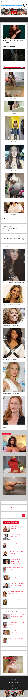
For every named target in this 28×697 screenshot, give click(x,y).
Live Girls (14, 508)
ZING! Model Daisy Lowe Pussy (15, 543)
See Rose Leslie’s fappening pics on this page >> (14, 68)
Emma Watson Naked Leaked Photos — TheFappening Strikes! (16, 561)
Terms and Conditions (14, 682)
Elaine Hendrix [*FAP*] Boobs (11, 393)
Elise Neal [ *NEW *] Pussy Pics (11, 359)
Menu (5, 19)
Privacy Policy (14, 685)
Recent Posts (15, 522)
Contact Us (14, 688)
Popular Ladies (7, 522)
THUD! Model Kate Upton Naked (16, 638)
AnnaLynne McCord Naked (10, 325)
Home (14, 679)
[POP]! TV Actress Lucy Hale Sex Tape (13, 282)
